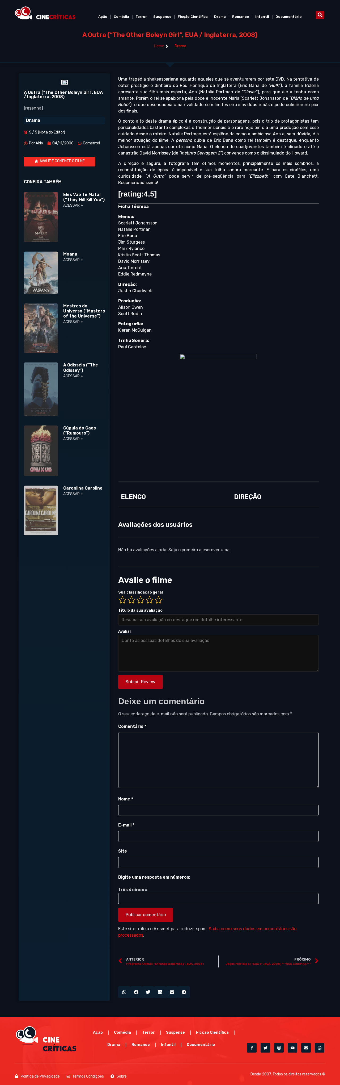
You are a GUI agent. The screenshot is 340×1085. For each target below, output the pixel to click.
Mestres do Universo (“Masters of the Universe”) (84, 311)
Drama (220, 17)
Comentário (132, 726)
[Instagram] (279, 1048)
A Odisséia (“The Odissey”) (80, 367)
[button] (320, 15)
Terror (141, 17)
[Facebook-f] (252, 1048)
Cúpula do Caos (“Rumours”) (79, 430)
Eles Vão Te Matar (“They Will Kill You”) (84, 197)
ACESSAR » (73, 205)
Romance (240, 17)
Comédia (121, 17)
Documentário (288, 17)
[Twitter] (265, 1048)
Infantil (262, 17)
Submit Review (140, 681)
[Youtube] (292, 1048)
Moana (70, 254)
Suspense (162, 17)
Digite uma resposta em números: (154, 877)
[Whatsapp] (319, 1048)
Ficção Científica (193, 17)
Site (122, 851)
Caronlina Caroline (83, 488)
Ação (102, 17)
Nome (125, 799)
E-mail (126, 825)
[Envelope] (306, 1048)
